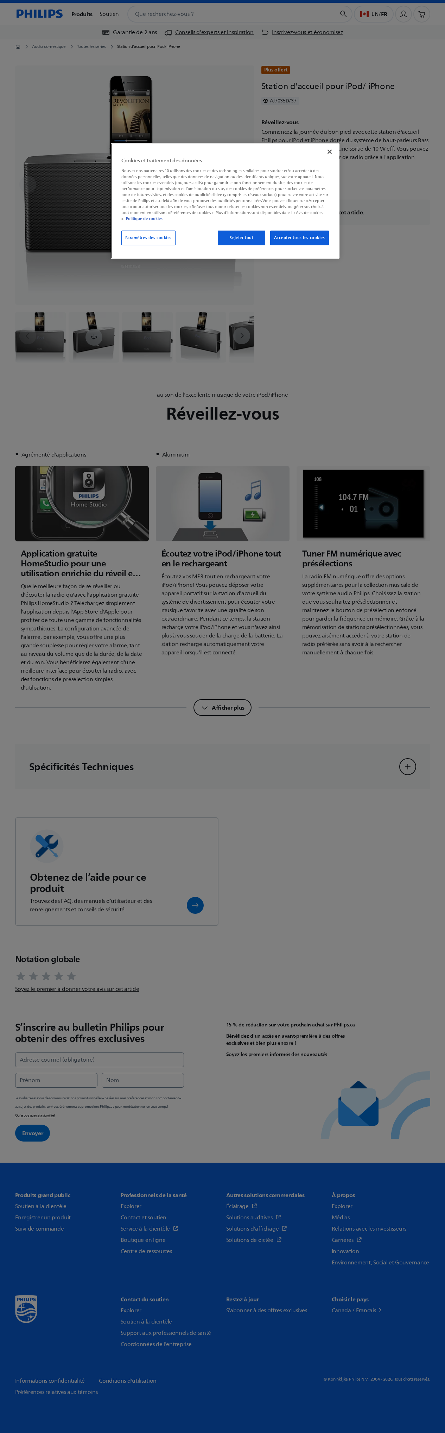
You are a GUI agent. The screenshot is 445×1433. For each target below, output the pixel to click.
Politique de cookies (144, 218)
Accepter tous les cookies (299, 237)
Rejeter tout (241, 237)
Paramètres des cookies (148, 237)
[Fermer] (329, 151)
